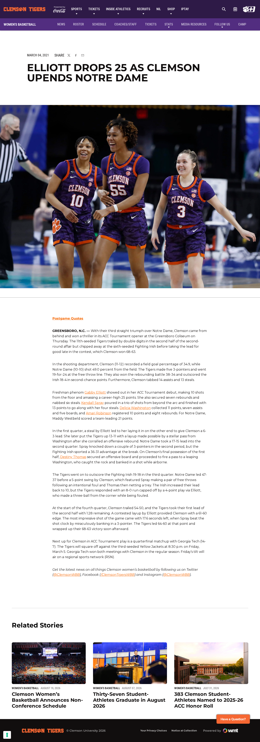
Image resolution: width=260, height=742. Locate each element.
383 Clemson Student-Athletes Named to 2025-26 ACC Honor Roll (208, 700)
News (61, 24)
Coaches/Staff (125, 24)
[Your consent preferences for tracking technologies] (7, 735)
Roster (78, 24)
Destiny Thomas (73, 457)
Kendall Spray (92, 403)
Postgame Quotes (67, 318)
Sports (76, 9)
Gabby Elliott (95, 392)
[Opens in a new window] (249, 9)
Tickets (94, 9)
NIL (158, 9)
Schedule (235, 9)
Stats (169, 24)
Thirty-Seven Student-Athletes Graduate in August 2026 (129, 700)
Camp (242, 24)
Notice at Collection (184, 730)
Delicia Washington (135, 408)
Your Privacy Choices (153, 730)
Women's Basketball (25, 688)
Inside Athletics (118, 9)
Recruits (143, 9)
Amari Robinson (98, 413)
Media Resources (193, 24)
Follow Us (222, 24)
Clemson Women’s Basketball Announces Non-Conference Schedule (47, 700)
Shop (171, 9)
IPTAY (185, 9)
